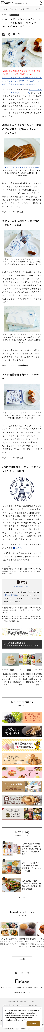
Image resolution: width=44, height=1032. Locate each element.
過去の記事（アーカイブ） (28, 1001)
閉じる (42, 1024)
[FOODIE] (19, 34)
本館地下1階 (12, 595)
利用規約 (5, 1005)
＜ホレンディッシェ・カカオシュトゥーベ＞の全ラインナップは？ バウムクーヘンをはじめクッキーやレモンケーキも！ (22, 81)
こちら (19, 547)
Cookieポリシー (34, 1005)
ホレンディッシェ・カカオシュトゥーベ (23, 167)
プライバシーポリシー (18, 1005)
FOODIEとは (12, 1001)
